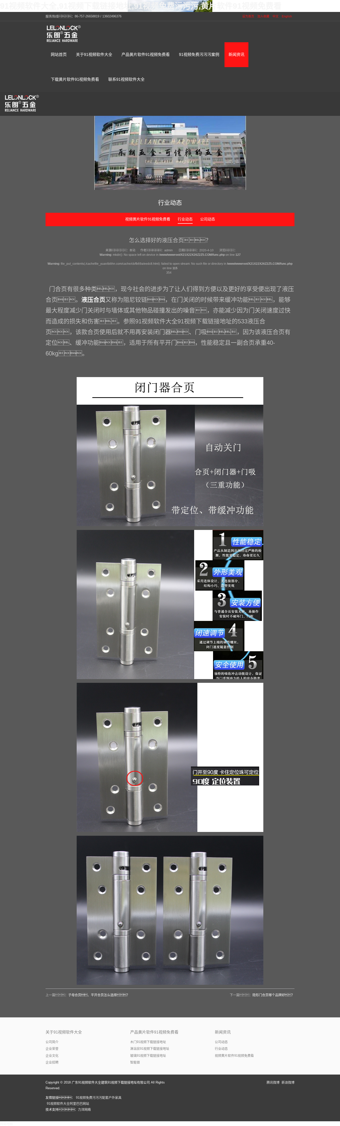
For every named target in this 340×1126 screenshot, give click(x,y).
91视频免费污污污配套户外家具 (98, 1097)
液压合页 (93, 299)
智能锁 (135, 1062)
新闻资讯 (223, 1032)
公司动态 (207, 219)
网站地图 (6, 1124)
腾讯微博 (273, 1082)
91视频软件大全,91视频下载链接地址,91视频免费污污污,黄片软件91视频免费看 (141, 5)
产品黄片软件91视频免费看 (154, 1032)
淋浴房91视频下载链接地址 (149, 1048)
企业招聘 (52, 1062)
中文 (276, 16)
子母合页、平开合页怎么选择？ (99, 995)
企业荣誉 (52, 1048)
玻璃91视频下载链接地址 (148, 1055)
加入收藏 (263, 16)
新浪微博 (288, 1082)
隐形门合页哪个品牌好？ (273, 995)
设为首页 (248, 16)
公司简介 (52, 1042)
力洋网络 (84, 1109)
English (287, 16)
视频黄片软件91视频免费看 (147, 219)
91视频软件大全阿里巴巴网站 (68, 1103)
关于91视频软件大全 (64, 1032)
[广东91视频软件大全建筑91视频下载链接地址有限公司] (64, 33)
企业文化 (52, 1055)
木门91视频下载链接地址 (148, 1042)
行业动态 (185, 219)
